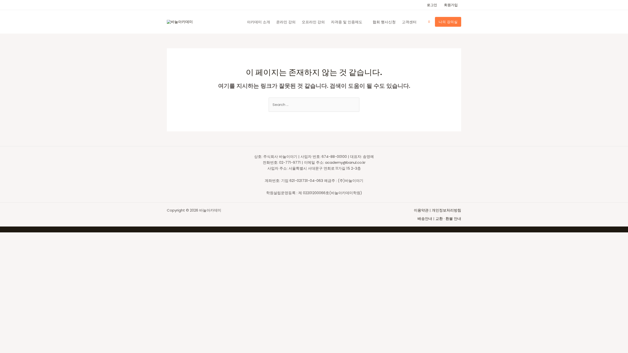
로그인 (432, 4)
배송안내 (425, 218)
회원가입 (451, 4)
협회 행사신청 (384, 22)
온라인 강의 (286, 22)
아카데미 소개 (258, 22)
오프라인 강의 (313, 22)
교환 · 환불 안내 (448, 218)
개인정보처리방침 (446, 210)
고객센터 (409, 22)
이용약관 (422, 210)
